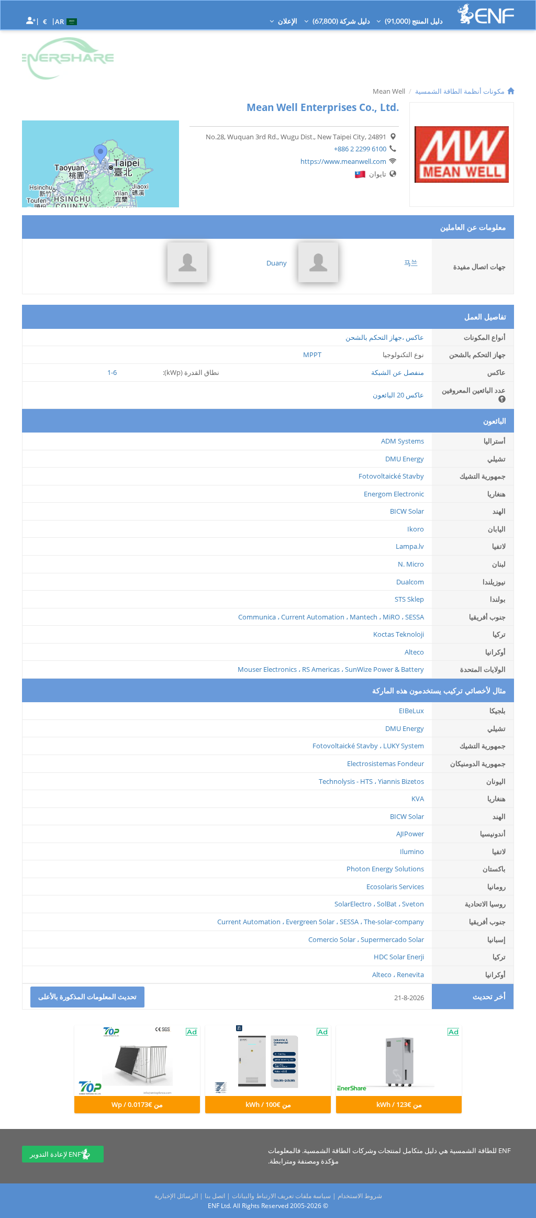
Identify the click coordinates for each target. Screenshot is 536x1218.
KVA (417, 798)
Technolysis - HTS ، (347, 781)
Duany (276, 263)
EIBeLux (411, 710)
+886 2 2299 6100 (360, 148)
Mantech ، (365, 617)
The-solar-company (394, 921)
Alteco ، (383, 974)
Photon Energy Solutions (385, 868)
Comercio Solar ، (333, 939)
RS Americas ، (322, 669)
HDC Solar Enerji (399, 956)
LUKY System (403, 745)
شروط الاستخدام (360, 1195)
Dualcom (410, 581)
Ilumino (412, 851)
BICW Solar (407, 511)
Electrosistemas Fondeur (385, 763)
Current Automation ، (314, 617)
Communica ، (259, 617)
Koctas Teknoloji (398, 634)
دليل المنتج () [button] (413, 21)
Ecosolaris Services (395, 886)
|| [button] (45, 21)
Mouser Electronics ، (269, 669)
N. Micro (411, 564)
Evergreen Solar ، (312, 921)
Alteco (414, 652)
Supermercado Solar (392, 939)
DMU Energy (404, 458)
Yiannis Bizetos (401, 781)
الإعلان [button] (286, 21)
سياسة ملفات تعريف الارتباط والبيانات (281, 1195)
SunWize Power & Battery (384, 669)
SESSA (414, 617)
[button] (67, 21)
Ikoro (415, 529)
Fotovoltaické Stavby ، (347, 745)
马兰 (411, 263)
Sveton (413, 904)
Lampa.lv (410, 546)
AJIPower (410, 833)
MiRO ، (393, 617)
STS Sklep (409, 599)
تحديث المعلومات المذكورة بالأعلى (87, 996)
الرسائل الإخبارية (176, 1195)
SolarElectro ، (354, 904)
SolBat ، (388, 904)
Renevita (410, 974)
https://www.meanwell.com (343, 161)
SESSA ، (351, 921)
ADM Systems (402, 441)
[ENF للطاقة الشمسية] (485, 14)
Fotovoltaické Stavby (391, 476)
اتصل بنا (215, 1195)
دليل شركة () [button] (340, 21)
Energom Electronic (394, 494)
